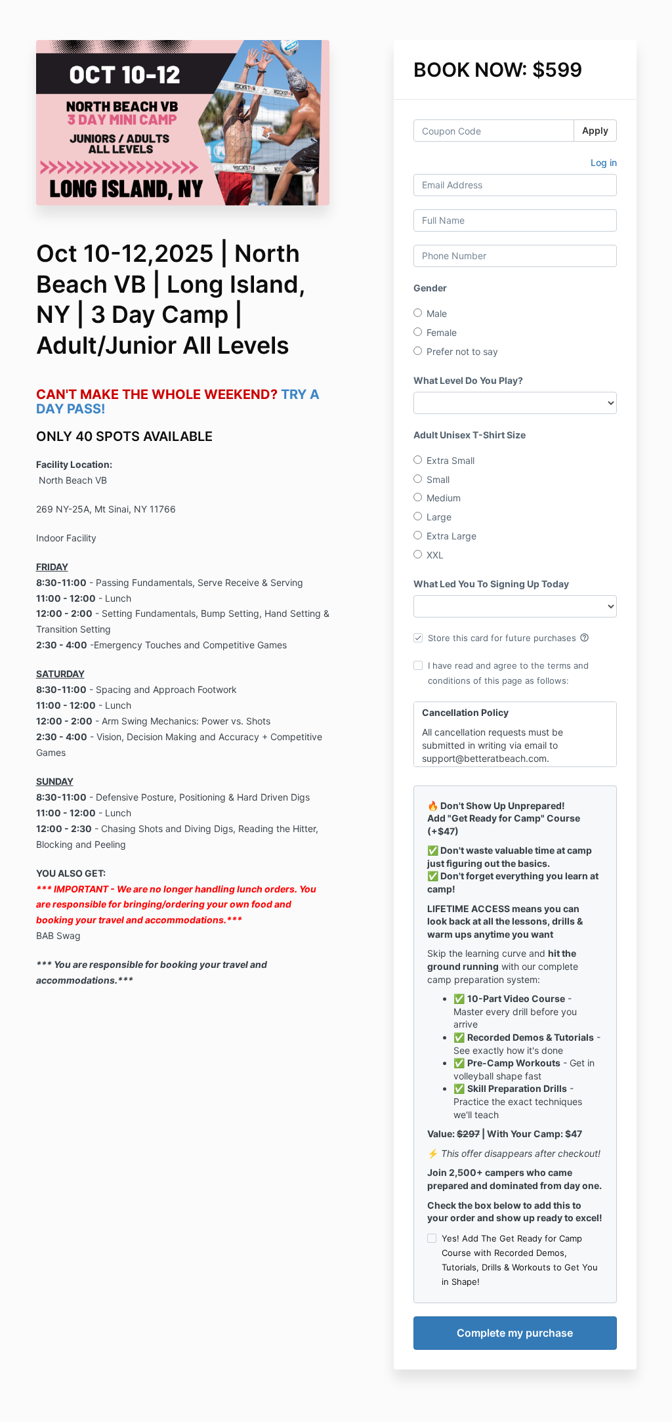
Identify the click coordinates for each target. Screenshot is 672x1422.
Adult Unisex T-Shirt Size (469, 434)
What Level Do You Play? (468, 380)
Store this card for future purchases (508, 638)
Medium (444, 497)
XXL (435, 554)
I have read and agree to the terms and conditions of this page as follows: (508, 672)
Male (437, 313)
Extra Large (451, 535)
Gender (430, 287)
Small (438, 479)
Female (442, 332)
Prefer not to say (462, 351)
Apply (595, 130)
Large (439, 516)
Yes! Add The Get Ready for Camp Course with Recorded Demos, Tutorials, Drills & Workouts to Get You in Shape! (520, 1260)
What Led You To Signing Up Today (491, 583)
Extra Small (450, 460)
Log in (604, 162)
